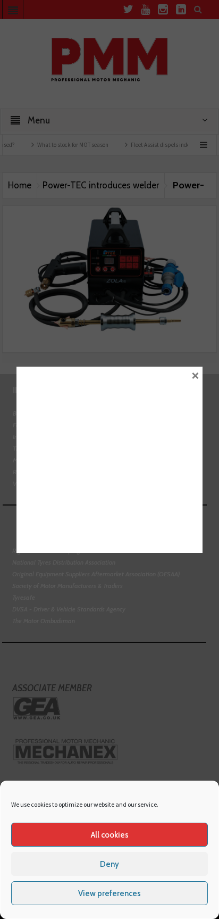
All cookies (110, 835)
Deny (109, 864)
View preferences (109, 893)
